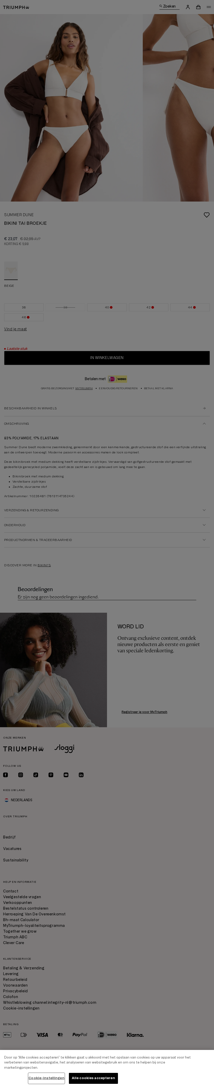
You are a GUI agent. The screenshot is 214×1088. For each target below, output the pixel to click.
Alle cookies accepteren (93, 1078)
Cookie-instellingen (46, 1078)
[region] (107, 1069)
